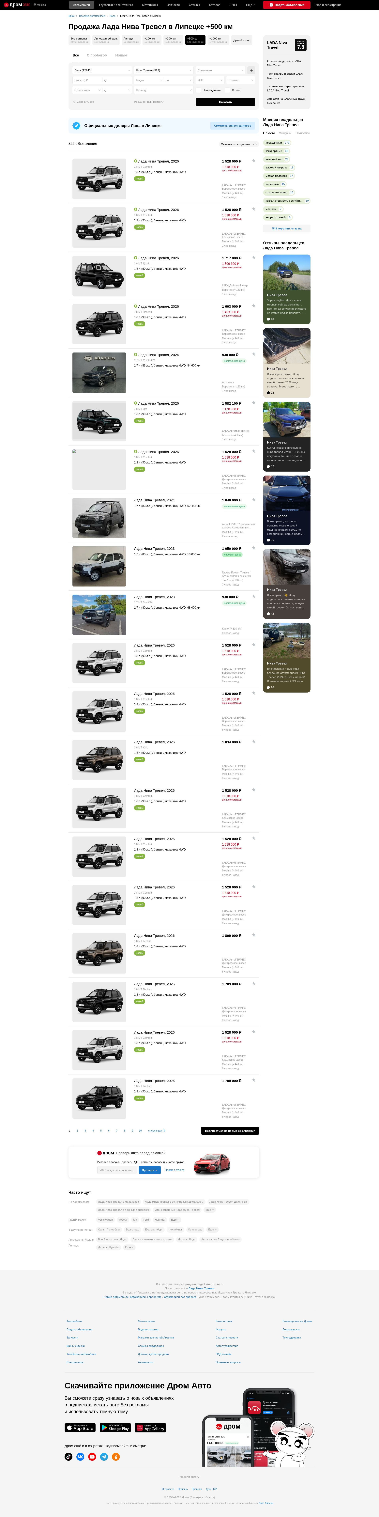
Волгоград (132, 1229)
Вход (327, 5)
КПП (200, 80)
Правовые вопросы (228, 1362)
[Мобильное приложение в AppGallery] (150, 1427)
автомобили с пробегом (145, 1296)
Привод (141, 90)
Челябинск (175, 1229)
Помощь (183, 1489)
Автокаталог (146, 1362)
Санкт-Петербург (109, 1229)
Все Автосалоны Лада (112, 1239)
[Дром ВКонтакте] (80, 1457)
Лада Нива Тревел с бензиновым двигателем (174, 1201)
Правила (197, 1489)
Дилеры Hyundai (108, 1247)
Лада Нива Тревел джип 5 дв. (228, 1201)
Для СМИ (211, 1489)
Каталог (214, 5)
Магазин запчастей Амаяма (156, 1337)
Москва (41, 4)
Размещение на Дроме (297, 1321)
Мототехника (146, 1321)
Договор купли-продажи (153, 1354)
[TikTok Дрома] (68, 1457)
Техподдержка (291, 1337)
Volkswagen (105, 1219)
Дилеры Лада (186, 1239)
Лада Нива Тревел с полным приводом (123, 1209)
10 (140, 1130)
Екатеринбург (154, 1229)
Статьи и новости (227, 1337)
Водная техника (148, 1329)
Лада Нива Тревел (201, 1288)
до (167, 80)
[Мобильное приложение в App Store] (80, 1427)
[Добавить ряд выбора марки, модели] (251, 70)
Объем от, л (82, 90)
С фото (236, 90)
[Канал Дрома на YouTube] (92, 1457)
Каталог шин (224, 1321)
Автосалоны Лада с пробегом (220, 1239)
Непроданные (212, 90)
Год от (140, 80)
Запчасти (173, 5)
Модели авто (188, 1476)
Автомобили (81, 5)
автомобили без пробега (180, 1296)
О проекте (168, 1489)
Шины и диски (76, 1345)
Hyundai (160, 1219)
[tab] (75, 57)
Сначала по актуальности (237, 144)
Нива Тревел (277, 295)
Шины (233, 5)
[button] (210, 1210)
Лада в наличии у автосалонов (152, 1239)
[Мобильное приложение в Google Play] (115, 1427)
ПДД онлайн (224, 1354)
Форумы (221, 1329)
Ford (146, 1219)
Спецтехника (75, 1362)
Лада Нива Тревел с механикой (118, 1201)
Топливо (233, 80)
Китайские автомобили (81, 1354)
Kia (135, 1219)
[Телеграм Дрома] (104, 1457)
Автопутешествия (227, 1345)
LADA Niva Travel (277, 45)
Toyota (123, 1219)
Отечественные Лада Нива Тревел (177, 1209)
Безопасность (291, 1329)
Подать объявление (79, 1329)
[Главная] (17, 5)
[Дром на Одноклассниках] (116, 1457)
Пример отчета (174, 1169)
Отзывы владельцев (151, 1345)
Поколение (205, 70)
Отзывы (194, 5)
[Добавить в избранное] (253, 160)
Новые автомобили (116, 1296)
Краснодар (195, 1229)
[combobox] (102, 70)
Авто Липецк (266, 1503)
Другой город (241, 40)
